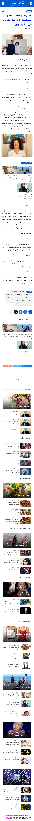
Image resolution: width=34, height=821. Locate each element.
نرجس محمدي (28, 304)
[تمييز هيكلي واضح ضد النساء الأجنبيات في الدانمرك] (25, 446)
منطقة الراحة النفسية (13, 430)
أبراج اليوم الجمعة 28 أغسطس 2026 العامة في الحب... (11, 807)
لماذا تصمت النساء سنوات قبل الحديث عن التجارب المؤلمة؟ (12, 714)
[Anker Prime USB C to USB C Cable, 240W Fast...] (26, 665)
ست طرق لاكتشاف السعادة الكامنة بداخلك (11, 422)
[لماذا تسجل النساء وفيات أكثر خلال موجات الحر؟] (9, 170)
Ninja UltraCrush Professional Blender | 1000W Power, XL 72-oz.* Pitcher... (11, 657)
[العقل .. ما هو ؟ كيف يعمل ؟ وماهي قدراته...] (25, 471)
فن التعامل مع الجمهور (12, 453)
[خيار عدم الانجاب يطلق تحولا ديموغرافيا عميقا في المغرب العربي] (24, 170)
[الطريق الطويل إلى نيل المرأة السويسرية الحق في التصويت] (25, 553)
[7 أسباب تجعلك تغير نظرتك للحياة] (25, 414)
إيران (7, 297)
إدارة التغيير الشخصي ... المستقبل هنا (12, 463)
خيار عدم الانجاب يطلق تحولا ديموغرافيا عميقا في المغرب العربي (24, 179)
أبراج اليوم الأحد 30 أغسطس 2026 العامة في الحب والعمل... (11, 790)
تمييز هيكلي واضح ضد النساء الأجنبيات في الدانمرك (11, 446)
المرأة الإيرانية (14, 291)
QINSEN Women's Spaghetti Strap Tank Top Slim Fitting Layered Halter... (18, 636)
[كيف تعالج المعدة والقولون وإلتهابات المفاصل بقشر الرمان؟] (25, 520)
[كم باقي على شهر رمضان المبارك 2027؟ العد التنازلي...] (26, 743)
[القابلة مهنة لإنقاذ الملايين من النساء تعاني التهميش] (25, 602)
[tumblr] (17, 818)
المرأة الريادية (28, 294)
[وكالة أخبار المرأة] (17, 3)
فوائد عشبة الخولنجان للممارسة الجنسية (13, 503)
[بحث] (3, 3)
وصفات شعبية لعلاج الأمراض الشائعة (13, 512)
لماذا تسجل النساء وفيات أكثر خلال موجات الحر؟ (10, 178)
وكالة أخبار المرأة (10, 815)
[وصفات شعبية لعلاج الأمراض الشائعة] (25, 512)
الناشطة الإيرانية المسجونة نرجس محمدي (21, 297)
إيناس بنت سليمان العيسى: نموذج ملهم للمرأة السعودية (11, 561)
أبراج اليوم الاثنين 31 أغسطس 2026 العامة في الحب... (18, 781)
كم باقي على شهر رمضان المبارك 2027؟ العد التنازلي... (11, 743)
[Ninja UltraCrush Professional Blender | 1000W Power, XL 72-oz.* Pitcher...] (26, 656)
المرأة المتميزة (9, 294)
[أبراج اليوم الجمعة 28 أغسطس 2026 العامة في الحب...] (26, 807)
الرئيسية (29, 11)
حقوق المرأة (10, 300)
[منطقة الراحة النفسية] (25, 431)
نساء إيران (19, 304)
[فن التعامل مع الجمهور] (25, 454)
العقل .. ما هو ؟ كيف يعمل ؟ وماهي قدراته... (11, 471)
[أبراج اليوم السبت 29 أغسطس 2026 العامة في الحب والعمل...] (26, 798)
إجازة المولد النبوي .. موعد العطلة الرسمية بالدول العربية (11, 752)
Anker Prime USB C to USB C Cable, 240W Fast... (11, 665)
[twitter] (23, 818)
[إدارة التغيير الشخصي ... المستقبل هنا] (25, 463)
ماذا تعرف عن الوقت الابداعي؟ (11, 759)
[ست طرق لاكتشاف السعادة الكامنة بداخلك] (25, 422)
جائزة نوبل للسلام (20, 300)
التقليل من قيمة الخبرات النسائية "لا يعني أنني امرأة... (11, 610)
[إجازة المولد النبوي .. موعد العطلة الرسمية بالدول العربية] (26, 752)
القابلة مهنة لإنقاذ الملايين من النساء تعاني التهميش (12, 602)
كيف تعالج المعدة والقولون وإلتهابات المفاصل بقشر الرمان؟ (11, 521)
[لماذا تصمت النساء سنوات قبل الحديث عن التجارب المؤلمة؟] (26, 713)
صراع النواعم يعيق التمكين (12, 569)
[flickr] (7, 818)
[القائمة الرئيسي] (31, 3)
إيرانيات (29, 300)
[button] (25, 312)
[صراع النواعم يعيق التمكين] (25, 570)
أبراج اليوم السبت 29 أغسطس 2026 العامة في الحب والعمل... (11, 798)
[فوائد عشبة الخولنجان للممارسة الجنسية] (25, 503)
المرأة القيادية (18, 294)
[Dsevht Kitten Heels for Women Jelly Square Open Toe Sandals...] (26, 647)
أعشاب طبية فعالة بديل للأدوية (19, 496)
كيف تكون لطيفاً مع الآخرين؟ (20, 406)
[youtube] (14, 818)
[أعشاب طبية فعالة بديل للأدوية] (17, 490)
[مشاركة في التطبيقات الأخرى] (11, 312)
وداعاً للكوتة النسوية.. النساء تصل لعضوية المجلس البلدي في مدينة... (18, 544)
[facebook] (26, 818)
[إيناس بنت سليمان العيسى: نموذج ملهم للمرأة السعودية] (25, 561)
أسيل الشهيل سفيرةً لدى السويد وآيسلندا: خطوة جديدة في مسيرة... (25, 196)
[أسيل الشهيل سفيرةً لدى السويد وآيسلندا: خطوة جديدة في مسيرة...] (24, 187)
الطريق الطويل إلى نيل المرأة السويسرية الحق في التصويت (11, 553)
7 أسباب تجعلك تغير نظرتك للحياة (11, 414)
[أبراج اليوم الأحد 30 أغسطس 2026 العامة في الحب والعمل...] (26, 790)
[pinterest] (20, 818)
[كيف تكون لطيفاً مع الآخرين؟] (17, 401)
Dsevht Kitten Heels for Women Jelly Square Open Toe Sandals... (11, 647)
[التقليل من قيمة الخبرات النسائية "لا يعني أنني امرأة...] (25, 610)
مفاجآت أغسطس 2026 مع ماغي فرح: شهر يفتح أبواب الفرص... (17, 734)
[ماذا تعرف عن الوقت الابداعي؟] (26, 760)
